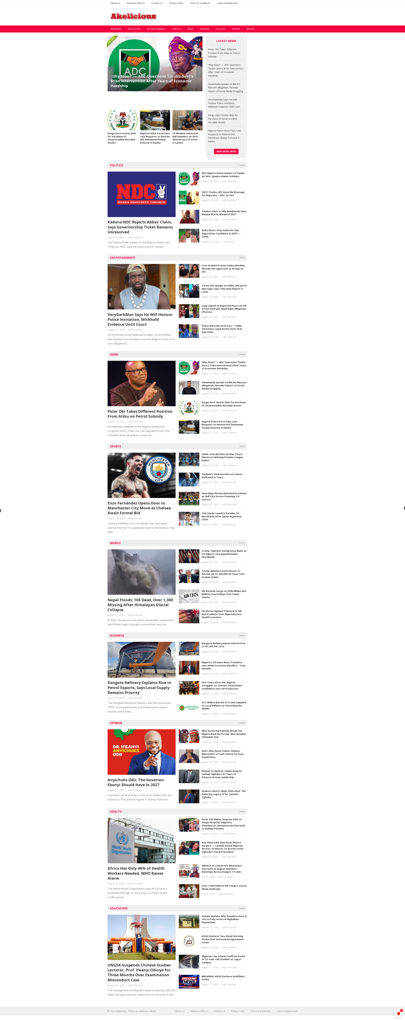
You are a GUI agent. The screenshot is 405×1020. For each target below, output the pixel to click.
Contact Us (157, 3)
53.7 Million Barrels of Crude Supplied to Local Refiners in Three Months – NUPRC (224, 705)
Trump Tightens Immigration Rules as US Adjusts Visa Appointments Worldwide (224, 553)
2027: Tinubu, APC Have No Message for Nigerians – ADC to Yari (223, 193)
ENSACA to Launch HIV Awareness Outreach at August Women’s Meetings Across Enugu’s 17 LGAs (222, 868)
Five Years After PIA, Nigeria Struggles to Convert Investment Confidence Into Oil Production (222, 685)
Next (199, 72)
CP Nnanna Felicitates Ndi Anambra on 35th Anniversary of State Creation (185, 138)
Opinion (204, 28)
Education (134, 28)
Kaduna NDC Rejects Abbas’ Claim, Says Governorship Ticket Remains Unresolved (140, 226)
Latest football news (227, 3)
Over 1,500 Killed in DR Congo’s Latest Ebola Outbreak (224, 887)
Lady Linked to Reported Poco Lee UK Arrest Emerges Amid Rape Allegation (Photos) (224, 308)
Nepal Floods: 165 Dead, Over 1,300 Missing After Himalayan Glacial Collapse (140, 604)
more (242, 165)
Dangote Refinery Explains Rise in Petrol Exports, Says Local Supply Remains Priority (139, 687)
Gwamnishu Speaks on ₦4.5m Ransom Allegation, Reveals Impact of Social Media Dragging (225, 87)
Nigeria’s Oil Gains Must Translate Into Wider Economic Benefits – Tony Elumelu (224, 665)
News (190, 28)
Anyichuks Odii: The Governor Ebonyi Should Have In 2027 (136, 782)
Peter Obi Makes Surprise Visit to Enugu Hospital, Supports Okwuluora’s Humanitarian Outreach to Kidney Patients (223, 824)
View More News (226, 151)
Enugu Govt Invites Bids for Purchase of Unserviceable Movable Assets (122, 138)
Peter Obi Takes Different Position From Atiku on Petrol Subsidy (224, 53)
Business (116, 28)
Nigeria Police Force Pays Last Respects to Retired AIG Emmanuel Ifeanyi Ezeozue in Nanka (155, 138)
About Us (115, 3)
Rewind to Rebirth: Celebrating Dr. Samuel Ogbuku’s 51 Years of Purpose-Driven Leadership (222, 774)
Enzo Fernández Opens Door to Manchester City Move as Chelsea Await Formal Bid (139, 507)
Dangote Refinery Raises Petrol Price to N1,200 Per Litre (223, 645)
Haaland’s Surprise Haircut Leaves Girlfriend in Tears (222, 475)
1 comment (228, 241)
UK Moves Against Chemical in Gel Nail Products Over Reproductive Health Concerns (222, 614)
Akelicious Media (147, 1011)
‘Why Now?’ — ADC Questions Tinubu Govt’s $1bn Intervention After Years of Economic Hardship (152, 81)
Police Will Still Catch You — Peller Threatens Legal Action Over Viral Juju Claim (222, 329)
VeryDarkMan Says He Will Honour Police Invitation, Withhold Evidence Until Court (224, 103)
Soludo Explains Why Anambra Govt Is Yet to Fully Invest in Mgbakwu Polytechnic (224, 919)
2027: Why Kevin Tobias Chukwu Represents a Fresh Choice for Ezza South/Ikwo (222, 754)
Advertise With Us (136, 3)
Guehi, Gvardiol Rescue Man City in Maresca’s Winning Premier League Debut (222, 457)
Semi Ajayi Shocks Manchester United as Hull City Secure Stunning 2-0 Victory (224, 496)
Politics (220, 28)
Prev (111, 72)
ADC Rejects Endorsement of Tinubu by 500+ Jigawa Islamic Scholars (223, 174)
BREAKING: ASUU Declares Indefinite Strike (223, 978)
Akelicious (121, 1011)
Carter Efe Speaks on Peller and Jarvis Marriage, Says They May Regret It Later (224, 288)
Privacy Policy (176, 3)
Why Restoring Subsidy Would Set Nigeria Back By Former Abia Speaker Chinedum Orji (224, 733)
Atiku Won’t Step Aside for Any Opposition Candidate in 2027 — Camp (221, 233)
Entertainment (156, 28)
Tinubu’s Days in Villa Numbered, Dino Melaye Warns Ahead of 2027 (224, 213)
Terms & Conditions (200, 3)
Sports (236, 28)
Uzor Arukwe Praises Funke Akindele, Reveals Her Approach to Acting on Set (223, 268)
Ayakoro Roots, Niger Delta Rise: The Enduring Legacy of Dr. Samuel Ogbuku (224, 794)
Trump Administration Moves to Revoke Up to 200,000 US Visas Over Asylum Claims (223, 574)
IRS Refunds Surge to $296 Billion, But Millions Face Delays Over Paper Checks (224, 594)
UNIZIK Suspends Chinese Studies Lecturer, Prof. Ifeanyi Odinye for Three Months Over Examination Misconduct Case (139, 972)
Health (176, 28)
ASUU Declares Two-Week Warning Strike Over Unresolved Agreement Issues (223, 939)
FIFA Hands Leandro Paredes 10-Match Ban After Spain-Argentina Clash (221, 516)
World (251, 28)
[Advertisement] (239, 16)
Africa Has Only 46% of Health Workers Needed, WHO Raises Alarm (136, 873)
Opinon (116, 723)
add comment (135, 237)
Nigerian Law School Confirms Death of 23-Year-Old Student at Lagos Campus (223, 959)
